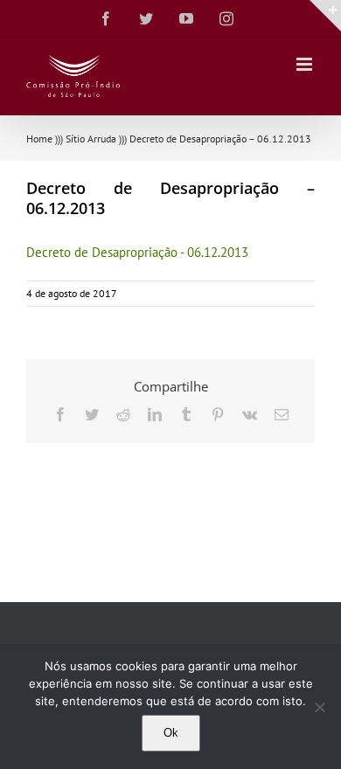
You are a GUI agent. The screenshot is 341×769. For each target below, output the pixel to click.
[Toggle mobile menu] (305, 64)
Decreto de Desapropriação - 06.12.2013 (137, 252)
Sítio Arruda (91, 138)
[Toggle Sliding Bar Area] (325, 15)
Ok (171, 732)
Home (39, 138)
